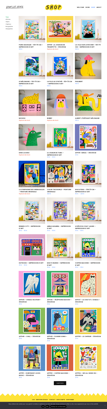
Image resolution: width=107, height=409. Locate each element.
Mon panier (70, 399)
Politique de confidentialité (58, 406)
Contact (52, 399)
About (98, 7)
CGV (33, 399)
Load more (60, 383)
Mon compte (61, 399)
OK (43, 406)
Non (47, 406)
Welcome (80, 7)
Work (87, 7)
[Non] (105, 405)
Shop (93, 7)
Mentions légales (42, 399)
